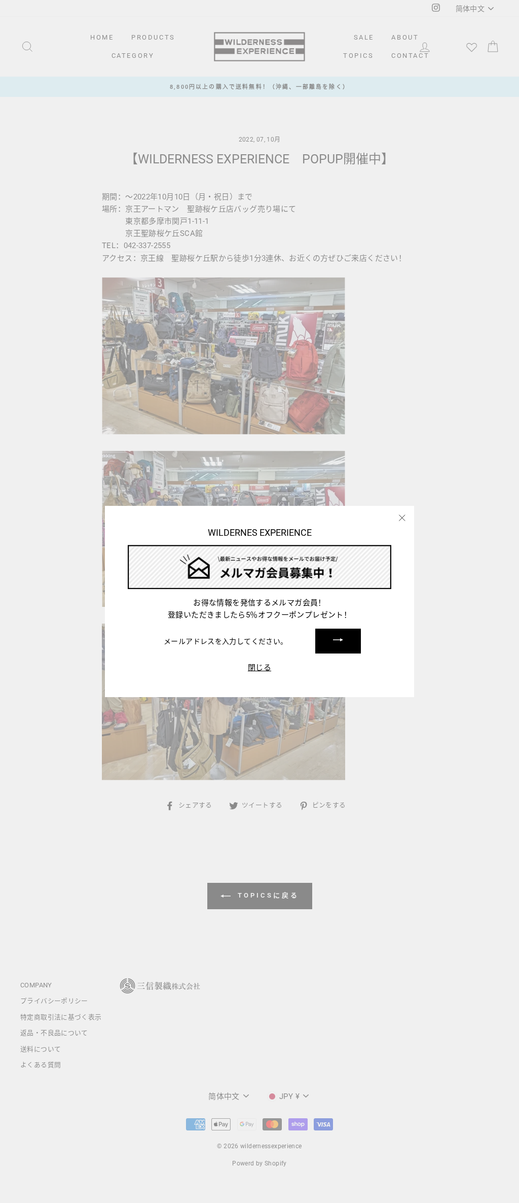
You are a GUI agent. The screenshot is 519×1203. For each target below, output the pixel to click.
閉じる (259, 667)
